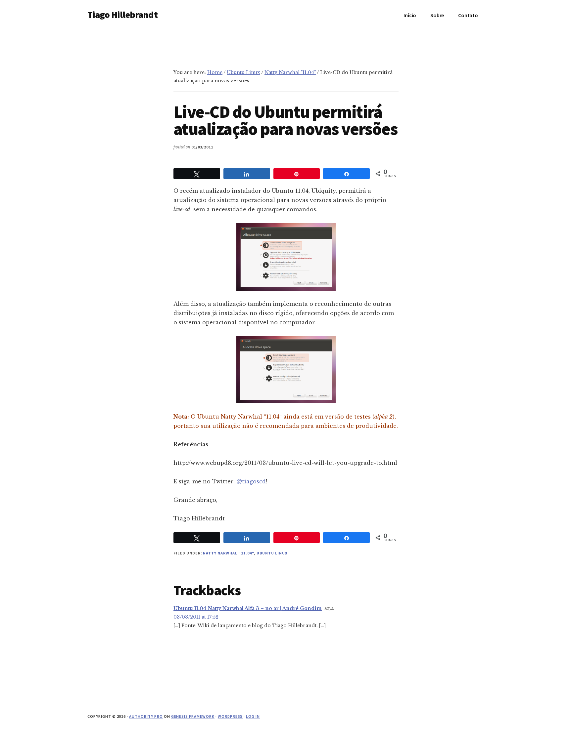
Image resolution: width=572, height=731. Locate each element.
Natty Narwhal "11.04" (228, 552)
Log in (253, 716)
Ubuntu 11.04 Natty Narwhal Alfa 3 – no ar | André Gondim (247, 608)
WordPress (230, 716)
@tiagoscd (251, 481)
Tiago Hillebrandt (122, 14)
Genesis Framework (193, 716)
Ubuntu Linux (272, 552)
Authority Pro (146, 716)
